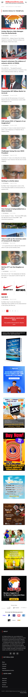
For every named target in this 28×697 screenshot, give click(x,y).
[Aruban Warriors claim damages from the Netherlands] (14, 22)
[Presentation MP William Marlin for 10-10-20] (14, 82)
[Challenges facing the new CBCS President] (14, 142)
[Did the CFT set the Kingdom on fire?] (14, 258)
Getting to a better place (10, 181)
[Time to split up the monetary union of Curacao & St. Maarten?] (14, 230)
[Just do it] (14, 288)
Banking (4, 58)
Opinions (4, 178)
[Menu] (2, 2)
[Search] (26, 2)
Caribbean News (6, 28)
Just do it (4, 297)
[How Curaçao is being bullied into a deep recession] (14, 200)
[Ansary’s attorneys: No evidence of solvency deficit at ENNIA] (14, 52)
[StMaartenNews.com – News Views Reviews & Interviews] (14, 2)
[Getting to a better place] (14, 172)
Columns (4, 118)
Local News (5, 88)
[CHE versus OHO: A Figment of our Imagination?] (14, 112)
